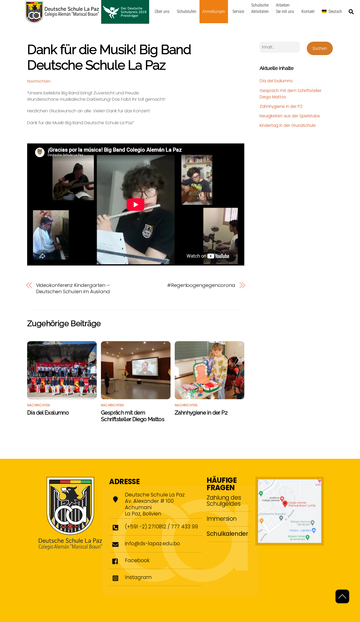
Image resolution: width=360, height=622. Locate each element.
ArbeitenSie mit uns (285, 8)
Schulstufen (186, 11)
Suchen (320, 48)
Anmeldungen (213, 11)
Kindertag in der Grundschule (288, 125)
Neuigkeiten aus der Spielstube (290, 116)
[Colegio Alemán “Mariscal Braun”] (87, 21)
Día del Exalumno (48, 412)
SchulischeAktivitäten (260, 8)
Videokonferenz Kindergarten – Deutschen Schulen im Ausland (73, 288)
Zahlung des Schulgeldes (224, 500)
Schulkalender (227, 533)
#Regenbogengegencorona (201, 285)
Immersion (222, 518)
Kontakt (308, 11)
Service (238, 11)
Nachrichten (39, 81)
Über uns (162, 11)
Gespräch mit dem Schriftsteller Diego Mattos (132, 415)
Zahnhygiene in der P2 (201, 412)
